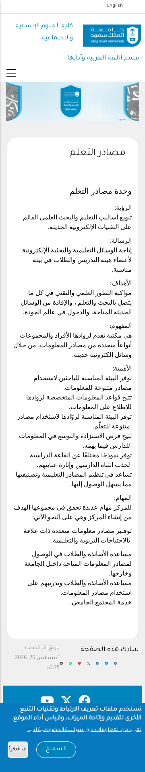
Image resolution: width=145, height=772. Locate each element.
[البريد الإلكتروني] (61, 667)
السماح (56, 749)
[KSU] (112, 32)
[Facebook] (115, 667)
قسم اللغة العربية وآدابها (103, 58)
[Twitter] (88, 667)
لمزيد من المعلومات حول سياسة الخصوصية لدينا (84, 730)
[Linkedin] (97, 667)
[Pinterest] (79, 667)
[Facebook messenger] (106, 667)
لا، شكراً (18, 749)
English (115, 6)
